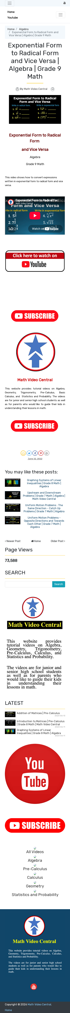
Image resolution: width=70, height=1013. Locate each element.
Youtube (12, 17)
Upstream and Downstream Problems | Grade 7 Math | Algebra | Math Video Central (44, 495)
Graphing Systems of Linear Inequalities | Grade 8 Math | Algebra (44, 483)
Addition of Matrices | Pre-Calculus (38, 713)
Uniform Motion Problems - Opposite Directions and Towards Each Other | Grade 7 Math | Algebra (44, 522)
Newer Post (14, 541)
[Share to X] (29, 453)
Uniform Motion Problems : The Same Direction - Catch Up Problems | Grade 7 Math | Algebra (44, 508)
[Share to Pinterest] (40, 453)
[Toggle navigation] (9, 3)
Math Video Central (39, 1004)
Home (10, 11)
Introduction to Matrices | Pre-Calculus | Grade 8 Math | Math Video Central (40, 723)
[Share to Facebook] (35, 453)
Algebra (23, 29)
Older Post (57, 541)
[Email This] (23, 453)
